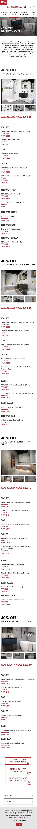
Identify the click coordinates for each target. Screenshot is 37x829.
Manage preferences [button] (18, 820)
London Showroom (24, 13)
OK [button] (19, 824)
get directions (18, 760)
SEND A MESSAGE (18, 779)
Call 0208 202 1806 (14, 7)
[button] (3, 92)
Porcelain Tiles (4, 13)
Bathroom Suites (14, 13)
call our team (18, 769)
